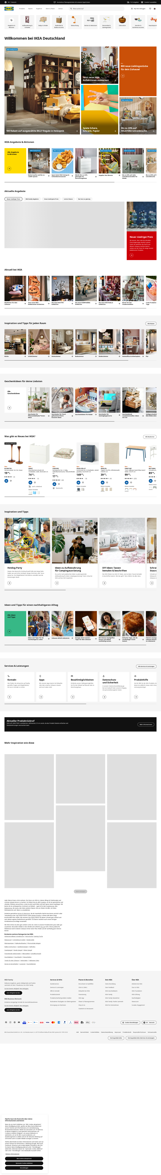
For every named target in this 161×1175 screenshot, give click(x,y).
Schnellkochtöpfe (36, 953)
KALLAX (42, 927)
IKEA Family (108, 994)
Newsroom (135, 1001)
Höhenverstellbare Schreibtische (14, 936)
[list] (80, 22)
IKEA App (81, 998)
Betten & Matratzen (24, 913)
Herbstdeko (24, 960)
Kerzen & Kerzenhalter (11, 964)
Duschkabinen (8, 957)
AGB (77, 1032)
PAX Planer (31, 917)
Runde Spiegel (18, 950)
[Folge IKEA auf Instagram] (10, 1022)
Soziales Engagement (138, 1005)
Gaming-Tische (38, 936)
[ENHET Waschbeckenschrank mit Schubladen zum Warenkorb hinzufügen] (30, 482)
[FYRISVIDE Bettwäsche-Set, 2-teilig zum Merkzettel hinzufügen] (59, 484)
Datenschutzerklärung (107, 1032)
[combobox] (96, 8)
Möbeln (12, 902)
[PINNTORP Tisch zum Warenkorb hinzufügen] (126, 482)
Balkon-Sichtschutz (10, 947)
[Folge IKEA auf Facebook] (6, 1022)
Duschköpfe (18, 957)
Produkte (43, 902)
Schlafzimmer (50, 906)
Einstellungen (24, 1168)
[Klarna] (76, 1022)
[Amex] (59, 1022)
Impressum (118, 1032)
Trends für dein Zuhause (11, 960)
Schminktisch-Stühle (19, 940)
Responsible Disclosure (139, 1032)
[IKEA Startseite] (9, 9)
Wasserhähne (27, 957)
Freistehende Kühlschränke (12, 953)
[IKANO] (41, 1022)
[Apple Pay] (88, 1022)
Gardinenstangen (23, 947)
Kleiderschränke (36, 915)
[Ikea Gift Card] (82, 1022)
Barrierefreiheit (84, 1032)
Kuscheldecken (31, 964)
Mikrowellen (26, 953)
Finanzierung (82, 994)
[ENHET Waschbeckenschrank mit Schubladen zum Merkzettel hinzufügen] (35, 482)
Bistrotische (29, 936)
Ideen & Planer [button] (50, 8)
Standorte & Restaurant (86, 1008)
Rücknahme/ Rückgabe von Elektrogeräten (63, 1001)
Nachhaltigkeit (136, 998)
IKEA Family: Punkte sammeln (114, 1001)
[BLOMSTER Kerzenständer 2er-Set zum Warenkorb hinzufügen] (6, 481)
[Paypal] (64, 1022)
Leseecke (22, 964)
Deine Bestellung (110, 984)
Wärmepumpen (9, 943)
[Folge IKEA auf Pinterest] (14, 1022)
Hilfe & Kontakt (55, 991)
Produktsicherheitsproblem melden (60, 998)
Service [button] (60, 8)
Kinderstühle (30, 940)
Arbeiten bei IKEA (137, 984)
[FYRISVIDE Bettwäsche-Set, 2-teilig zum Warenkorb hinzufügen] (54, 484)
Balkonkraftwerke (20, 943)
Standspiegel (8, 950)
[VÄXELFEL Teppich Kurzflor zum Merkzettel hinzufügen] (107, 482)
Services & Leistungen (57, 987)
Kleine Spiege (28, 950)
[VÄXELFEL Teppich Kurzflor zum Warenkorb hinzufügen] (102, 482)
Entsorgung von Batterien (58, 1005)
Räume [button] (30, 8)
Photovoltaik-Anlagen (34, 943)
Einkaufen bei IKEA (84, 991)
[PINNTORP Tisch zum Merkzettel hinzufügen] (131, 482)
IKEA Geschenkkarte (111, 991)
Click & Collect (83, 987)
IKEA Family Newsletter (112, 998)
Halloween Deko (34, 960)
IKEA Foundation (137, 991)
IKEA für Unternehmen (112, 1005)
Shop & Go (82, 1005)
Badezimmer (8, 908)
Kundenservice (54, 984)
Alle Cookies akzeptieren (24, 1158)
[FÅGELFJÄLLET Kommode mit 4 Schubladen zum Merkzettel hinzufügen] (83, 482)
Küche (17, 908)
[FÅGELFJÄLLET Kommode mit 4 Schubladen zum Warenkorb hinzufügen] (78, 482)
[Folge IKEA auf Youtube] (18, 1022)
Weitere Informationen (12, 1154)
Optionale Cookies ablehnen (24, 1163)
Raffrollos (32, 947)
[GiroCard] (70, 1022)
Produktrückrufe (55, 994)
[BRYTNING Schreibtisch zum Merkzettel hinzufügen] (155, 481)
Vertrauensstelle (152, 1032)
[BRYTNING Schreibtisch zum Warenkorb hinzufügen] (151, 481)
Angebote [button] (39, 8)
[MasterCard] (53, 1022)
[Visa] (47, 1022)
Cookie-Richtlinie (94, 1032)
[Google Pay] (93, 1022)
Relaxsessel (7, 940)
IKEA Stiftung (136, 994)
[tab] (13, 199)
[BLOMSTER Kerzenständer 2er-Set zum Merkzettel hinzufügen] (11, 481)
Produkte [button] (22, 8)
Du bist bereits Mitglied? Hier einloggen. (16, 988)
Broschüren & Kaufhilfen (86, 984)
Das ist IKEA (135, 987)
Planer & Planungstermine (86, 1001)
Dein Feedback (109, 987)
